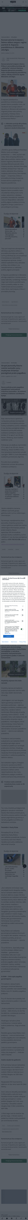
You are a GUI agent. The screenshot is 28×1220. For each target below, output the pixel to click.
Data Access (14, 641)
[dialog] (14, 610)
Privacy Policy (22, 641)
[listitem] (14, 606)
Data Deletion (5, 641)
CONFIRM (8, 636)
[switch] (22, 610)
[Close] (24, 578)
